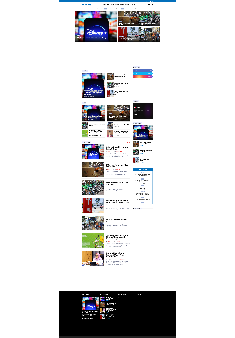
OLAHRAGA (122, 4)
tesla (117, 204)
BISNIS (108, 4)
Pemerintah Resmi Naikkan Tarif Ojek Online (117, 184)
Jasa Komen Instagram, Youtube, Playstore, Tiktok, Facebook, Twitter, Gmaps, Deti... (117, 237)
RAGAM (135, 4)
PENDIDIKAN (127, 4)
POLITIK (131, 4)
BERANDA (104, 4)
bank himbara (148, 8)
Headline (117, 221)
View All (128, 142)
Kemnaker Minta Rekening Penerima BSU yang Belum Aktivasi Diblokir (115, 255)
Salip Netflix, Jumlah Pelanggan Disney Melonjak (117, 148)
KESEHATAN (117, 4)
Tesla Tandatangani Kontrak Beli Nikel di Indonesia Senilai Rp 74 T (117, 201)
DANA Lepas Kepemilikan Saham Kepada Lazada (117, 166)
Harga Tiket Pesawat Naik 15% (116, 219)
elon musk (121, 36)
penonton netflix (119, 151)
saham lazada (118, 169)
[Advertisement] (117, 54)
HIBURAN (112, 4)
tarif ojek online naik (119, 187)
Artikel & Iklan (94, 1)
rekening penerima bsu (121, 259)
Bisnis (94, 8)
